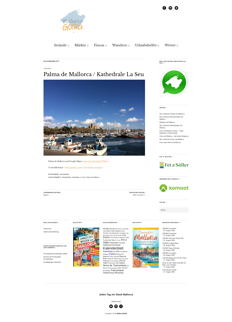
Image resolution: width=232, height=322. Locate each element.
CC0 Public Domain (92, 167)
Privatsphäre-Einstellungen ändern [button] (55, 254)
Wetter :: (171, 45)
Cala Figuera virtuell (169, 270)
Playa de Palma (113, 259)
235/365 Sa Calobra (169, 228)
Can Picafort (114, 237)
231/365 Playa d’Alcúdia (170, 248)
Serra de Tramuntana (114, 265)
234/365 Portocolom (169, 233)
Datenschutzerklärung (51, 232)
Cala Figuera (116, 231)
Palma (112, 254)
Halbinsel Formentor (111, 245)
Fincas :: (100, 45)
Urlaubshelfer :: (147, 45)
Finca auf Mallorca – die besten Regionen (174, 136)
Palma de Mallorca (92, 177)
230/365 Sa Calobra (169, 253)
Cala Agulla (107, 231)
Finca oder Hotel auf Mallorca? (170, 142)
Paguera (52, 194)
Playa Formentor (123, 258)
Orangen (106, 254)
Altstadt (112, 229)
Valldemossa (108, 273)
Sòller (119, 268)
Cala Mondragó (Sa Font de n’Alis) (174, 258)
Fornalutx (122, 243)
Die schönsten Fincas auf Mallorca (172, 139)
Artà (116, 229)
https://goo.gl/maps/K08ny (95, 161)
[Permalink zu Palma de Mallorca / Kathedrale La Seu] (94, 155)
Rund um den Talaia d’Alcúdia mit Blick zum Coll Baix (174, 264)
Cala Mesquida (114, 233)
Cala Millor (122, 233)
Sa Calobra (120, 263)
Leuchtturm (123, 251)
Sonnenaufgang (112, 268)
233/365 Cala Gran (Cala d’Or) (172, 238)
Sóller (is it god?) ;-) (137, 194)
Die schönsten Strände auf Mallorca (172, 114)
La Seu (82, 177)
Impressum (47, 229)
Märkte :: (82, 45)
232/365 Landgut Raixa (170, 243)
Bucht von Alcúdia (123, 229)
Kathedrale (75, 177)
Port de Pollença (114, 261)
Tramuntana (117, 270)
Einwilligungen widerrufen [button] (52, 262)
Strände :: (61, 45)
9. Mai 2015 (47, 68)
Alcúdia (106, 229)
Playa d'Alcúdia (114, 256)
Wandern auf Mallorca (167, 122)
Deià (113, 240)
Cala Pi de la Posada (115, 235)
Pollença (106, 261)
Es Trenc (118, 240)
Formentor (113, 243)
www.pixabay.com (73, 167)
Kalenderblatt (51, 61)
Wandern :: (121, 45)
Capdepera (122, 237)
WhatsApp (119, 273)
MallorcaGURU (122, 313)
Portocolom (111, 263)
